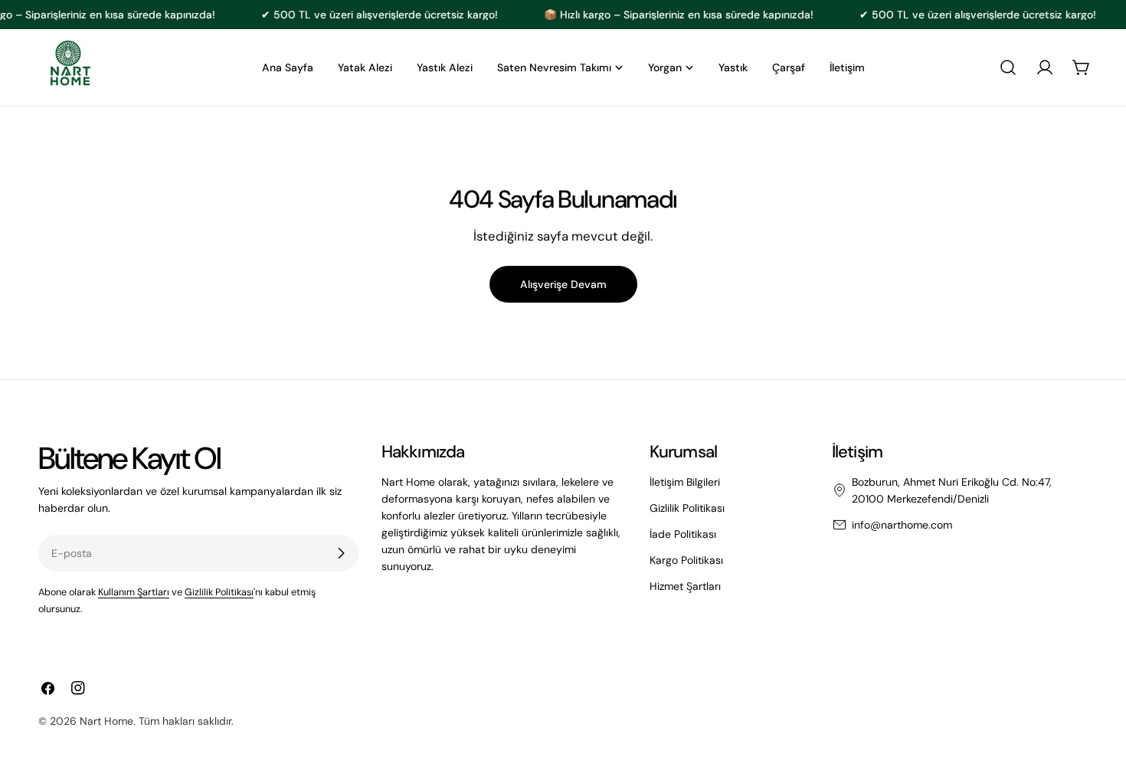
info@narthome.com (902, 525)
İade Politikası (683, 534)
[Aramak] (1008, 67)
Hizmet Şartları (685, 586)
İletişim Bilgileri (685, 482)
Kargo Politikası (686, 560)
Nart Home (106, 721)
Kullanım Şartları (133, 592)
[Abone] (341, 553)
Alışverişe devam (563, 284)
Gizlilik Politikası (219, 592)
